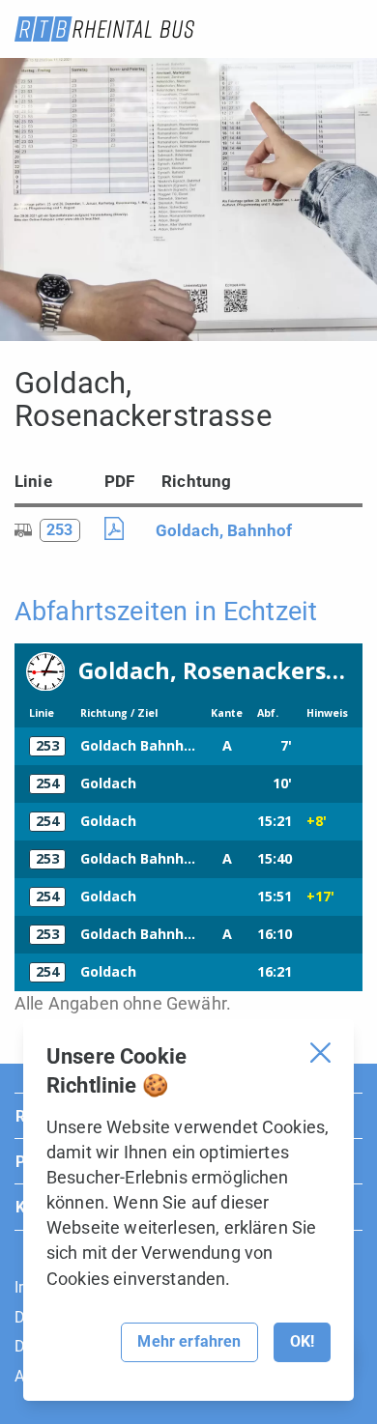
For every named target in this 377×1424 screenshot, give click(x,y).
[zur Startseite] (104, 29)
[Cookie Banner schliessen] (320, 1052)
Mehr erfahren (189, 1341)
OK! (302, 1341)
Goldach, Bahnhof (224, 530)
